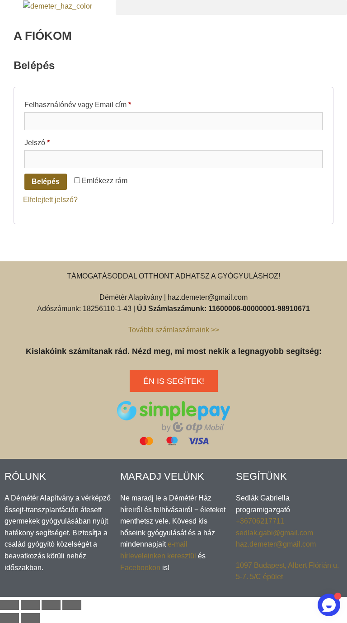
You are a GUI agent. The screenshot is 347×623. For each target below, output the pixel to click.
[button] (231, 7)
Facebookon (140, 567)
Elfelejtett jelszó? (50, 199)
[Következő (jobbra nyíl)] (30, 618)
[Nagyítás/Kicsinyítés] (71, 605)
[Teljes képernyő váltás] (51, 605)
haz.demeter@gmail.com (276, 544)
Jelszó (51, 141)
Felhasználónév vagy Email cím (91, 103)
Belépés (46, 181)
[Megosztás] (30, 605)
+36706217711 (260, 521)
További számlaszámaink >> (173, 330)
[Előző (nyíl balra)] (9, 618)
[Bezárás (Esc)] (9, 605)
